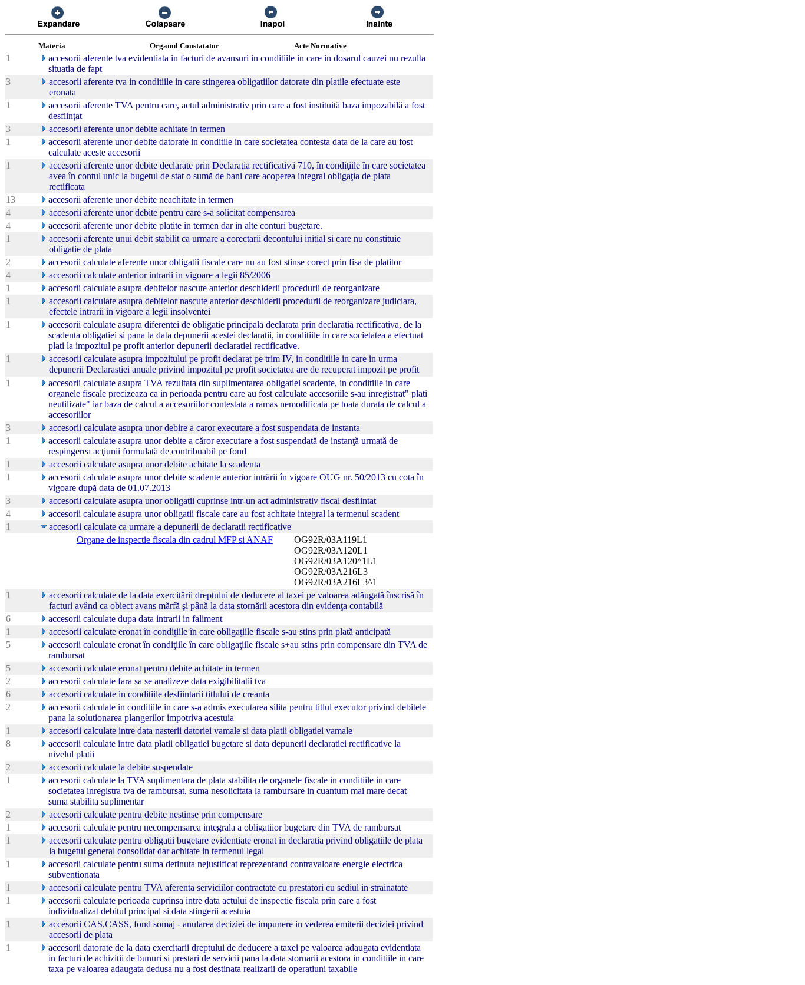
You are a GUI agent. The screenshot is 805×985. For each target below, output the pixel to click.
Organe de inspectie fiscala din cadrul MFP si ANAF (175, 540)
